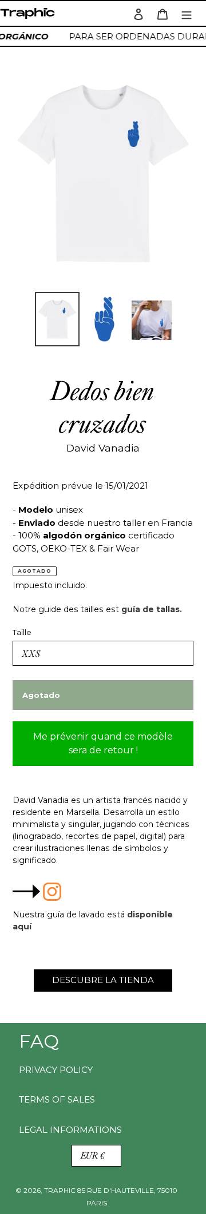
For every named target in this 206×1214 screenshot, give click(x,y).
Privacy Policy (56, 1069)
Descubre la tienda (103, 980)
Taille (22, 632)
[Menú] (187, 13)
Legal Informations (70, 1129)
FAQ (39, 1041)
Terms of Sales (57, 1099)
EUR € (93, 1155)
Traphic (30, 16)
